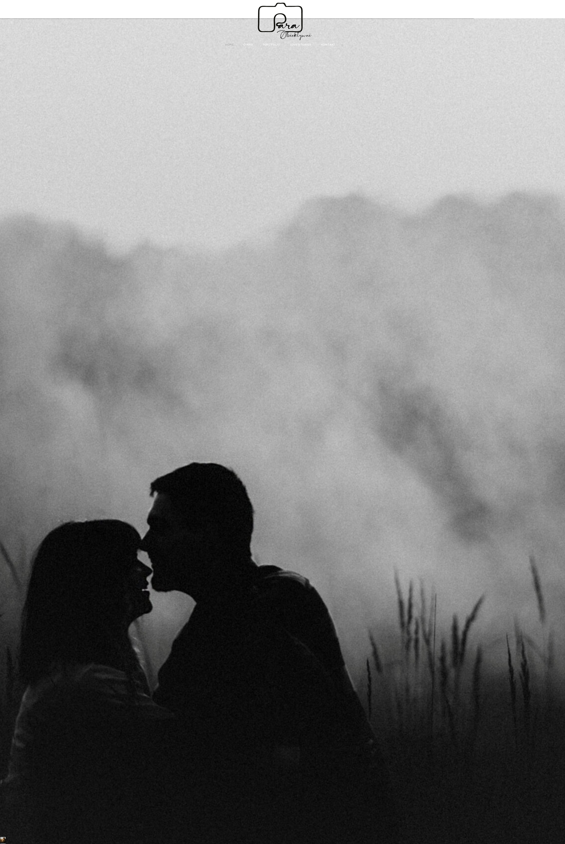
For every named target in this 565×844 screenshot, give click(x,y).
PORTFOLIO (271, 44)
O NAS (248, 44)
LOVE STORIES (300, 44)
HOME (229, 44)
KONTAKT (328, 44)
